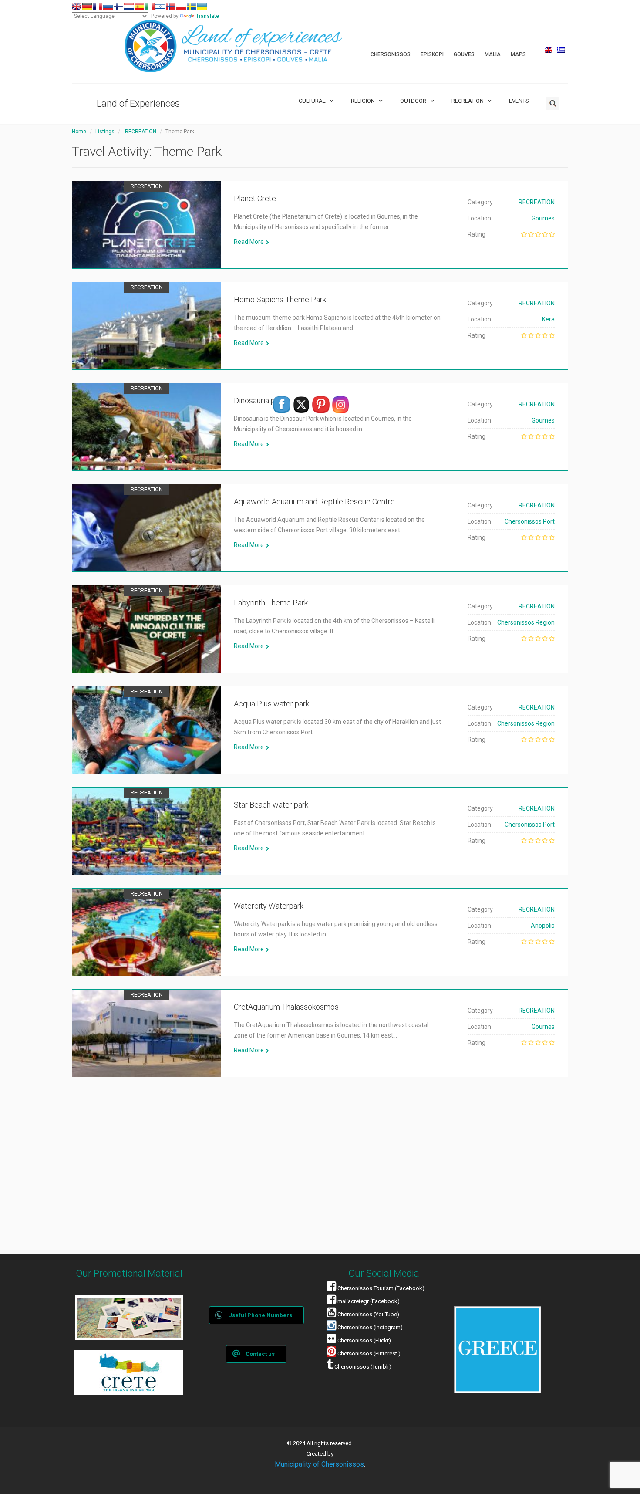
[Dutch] (129, 6)
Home (79, 131)
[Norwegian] (170, 6)
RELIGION (363, 101)
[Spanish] (139, 6)
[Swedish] (191, 6)
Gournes (543, 218)
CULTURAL (312, 101)
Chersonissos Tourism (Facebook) (380, 1288)
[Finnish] (118, 6)
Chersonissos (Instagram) (369, 1327)
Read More (249, 241)
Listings (105, 131)
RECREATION (467, 101)
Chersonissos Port (530, 521)
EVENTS (519, 101)
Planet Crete (255, 198)
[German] (87, 6)
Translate (207, 16)
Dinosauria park (259, 400)
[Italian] (150, 6)
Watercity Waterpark (268, 905)
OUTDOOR (413, 101)
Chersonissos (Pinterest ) (369, 1353)
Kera (548, 319)
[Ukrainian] (202, 6)
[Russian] (108, 6)
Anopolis (543, 925)
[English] (76, 6)
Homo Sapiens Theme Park (280, 299)
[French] (97, 6)
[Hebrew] (160, 6)
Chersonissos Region (526, 622)
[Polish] (181, 6)
